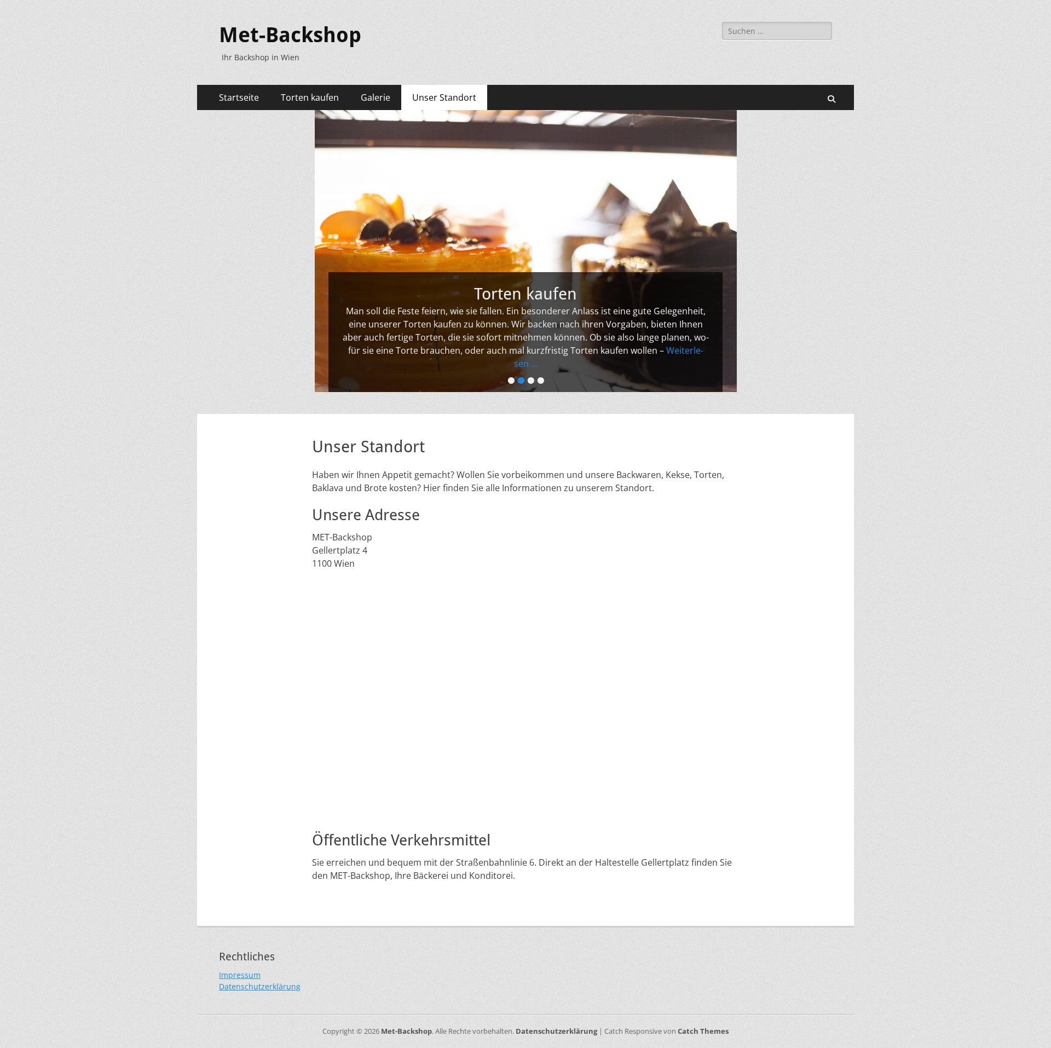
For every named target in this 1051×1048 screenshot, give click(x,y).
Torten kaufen (310, 97)
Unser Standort (444, 97)
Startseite (239, 97)
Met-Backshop (290, 35)
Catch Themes (703, 1031)
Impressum (240, 975)
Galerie (375, 97)
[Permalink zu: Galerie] (525, 250)
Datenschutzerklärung (260, 986)
